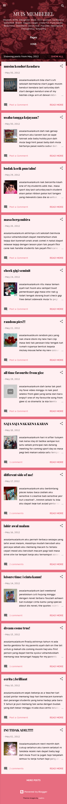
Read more (56, 104)
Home (33, 44)
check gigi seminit (17, 270)
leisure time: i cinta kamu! (23, 577)
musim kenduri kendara (22, 66)
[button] (61, 66)
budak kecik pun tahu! (20, 168)
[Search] (63, 6)
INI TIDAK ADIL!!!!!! (18, 730)
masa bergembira (17, 219)
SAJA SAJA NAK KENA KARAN (26, 424)
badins (41, 798)
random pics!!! (14, 322)
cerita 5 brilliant (15, 679)
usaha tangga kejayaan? (21, 117)
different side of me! (18, 475)
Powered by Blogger (35, 791)
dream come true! (17, 628)
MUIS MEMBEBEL (33, 13)
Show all (57, 56)
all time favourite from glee (24, 372)
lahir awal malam (16, 526)
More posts (33, 780)
